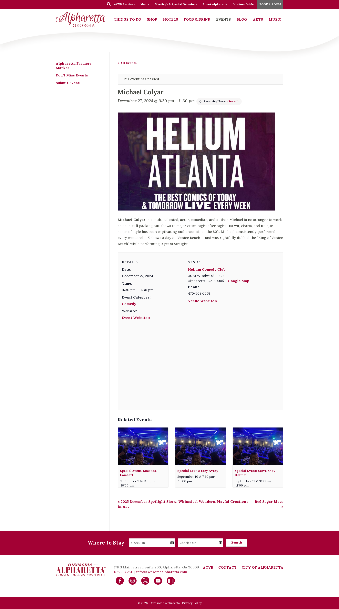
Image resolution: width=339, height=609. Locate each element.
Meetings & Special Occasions (176, 4)
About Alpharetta (215, 4)
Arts (258, 19)
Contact (227, 567)
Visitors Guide (243, 4)
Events (223, 19)
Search (236, 542)
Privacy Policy (192, 603)
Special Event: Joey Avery (197, 471)
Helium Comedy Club (206, 269)
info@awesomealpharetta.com (161, 572)
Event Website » (136, 317)
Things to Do (127, 19)
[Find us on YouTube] (158, 580)
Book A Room (270, 4)
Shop (152, 19)
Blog (242, 19)
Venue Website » (202, 301)
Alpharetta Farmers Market (73, 65)
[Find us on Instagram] (133, 580)
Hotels (170, 19)
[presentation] (143, 446)
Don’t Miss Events (72, 75)
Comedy (129, 303)
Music (275, 19)
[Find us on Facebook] (120, 580)
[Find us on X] (145, 580)
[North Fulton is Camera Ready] (171, 580)
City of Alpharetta (262, 567)
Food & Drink (197, 19)
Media (144, 4)
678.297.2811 (123, 572)
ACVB (208, 567)
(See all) (233, 101)
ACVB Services (124, 4)
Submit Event (68, 83)
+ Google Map (237, 281)
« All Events (127, 63)
